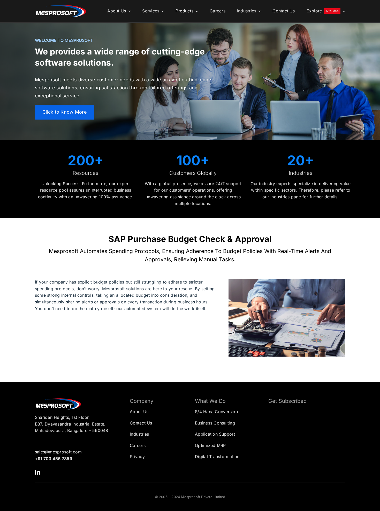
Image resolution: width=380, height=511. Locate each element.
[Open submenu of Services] (161, 11)
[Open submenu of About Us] (128, 11)
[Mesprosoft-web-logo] (61, 6)
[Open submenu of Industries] (258, 11)
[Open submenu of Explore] (342, 11)
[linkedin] (37, 472)
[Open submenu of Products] (195, 11)
